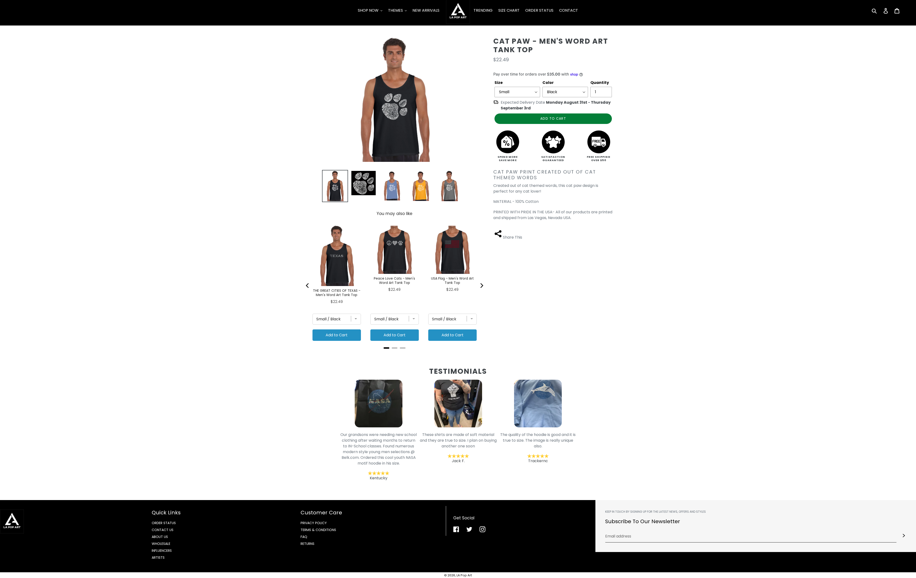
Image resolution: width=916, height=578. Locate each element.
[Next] (481, 285)
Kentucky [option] (378, 456)
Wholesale (161, 543)
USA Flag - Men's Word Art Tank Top (452, 280)
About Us (160, 536)
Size (498, 82)
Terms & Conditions (318, 529)
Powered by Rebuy (394, 354)
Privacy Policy (314, 523)
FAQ (304, 536)
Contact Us (162, 529)
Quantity (599, 82)
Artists (158, 557)
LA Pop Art (464, 575)
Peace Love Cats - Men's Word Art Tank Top (394, 280)
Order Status (164, 523)
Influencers (162, 550)
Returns (307, 543)
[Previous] (307, 285)
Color (548, 82)
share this (512, 237)
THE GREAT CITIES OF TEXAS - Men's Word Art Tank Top (336, 292)
